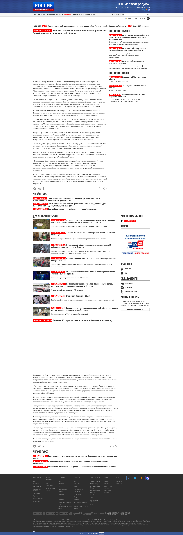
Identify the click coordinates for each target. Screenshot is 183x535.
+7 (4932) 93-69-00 (124, 7)
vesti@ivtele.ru (144, 7)
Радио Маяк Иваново (107, 491)
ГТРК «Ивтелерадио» (133, 4)
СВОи (91, 497)
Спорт (60, 497)
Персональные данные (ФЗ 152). (64, 526)
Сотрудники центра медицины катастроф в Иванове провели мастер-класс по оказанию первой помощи (84, 309)
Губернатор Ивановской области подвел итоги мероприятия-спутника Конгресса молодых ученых (129, 37)
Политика (61, 491)
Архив (92, 504)
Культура (36, 496)
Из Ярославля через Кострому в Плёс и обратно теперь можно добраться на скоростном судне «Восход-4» (82, 285)
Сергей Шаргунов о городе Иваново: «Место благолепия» (72, 209)
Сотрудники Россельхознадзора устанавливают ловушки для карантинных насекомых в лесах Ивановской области (83, 221)
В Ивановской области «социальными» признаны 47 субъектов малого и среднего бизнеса (81, 246)
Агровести (36, 501)
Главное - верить (95, 481)
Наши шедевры (94, 484)
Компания (119, 484)
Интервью (36, 484)
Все (34, 481)
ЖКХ (59, 486)
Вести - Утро (49, 486)
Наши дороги (37, 486)
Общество (61, 484)
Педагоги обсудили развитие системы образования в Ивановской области (127, 49)
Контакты (119, 481)
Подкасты (106, 481)
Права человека (38, 498)
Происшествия (62, 489)
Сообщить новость (135, 309)
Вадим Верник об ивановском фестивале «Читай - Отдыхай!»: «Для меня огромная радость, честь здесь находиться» (69, 205)
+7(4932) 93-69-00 (94, 523)
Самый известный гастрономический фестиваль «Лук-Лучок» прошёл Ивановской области (75, 26)
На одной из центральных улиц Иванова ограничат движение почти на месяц (83, 467)
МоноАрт (92, 495)
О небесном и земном (94, 501)
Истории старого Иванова (95, 491)
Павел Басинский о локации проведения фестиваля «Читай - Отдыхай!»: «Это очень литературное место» (66, 199)
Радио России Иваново (108, 487)
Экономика (36, 493)
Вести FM (106, 484)
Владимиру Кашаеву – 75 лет (78, 296)
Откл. (101, 533)
